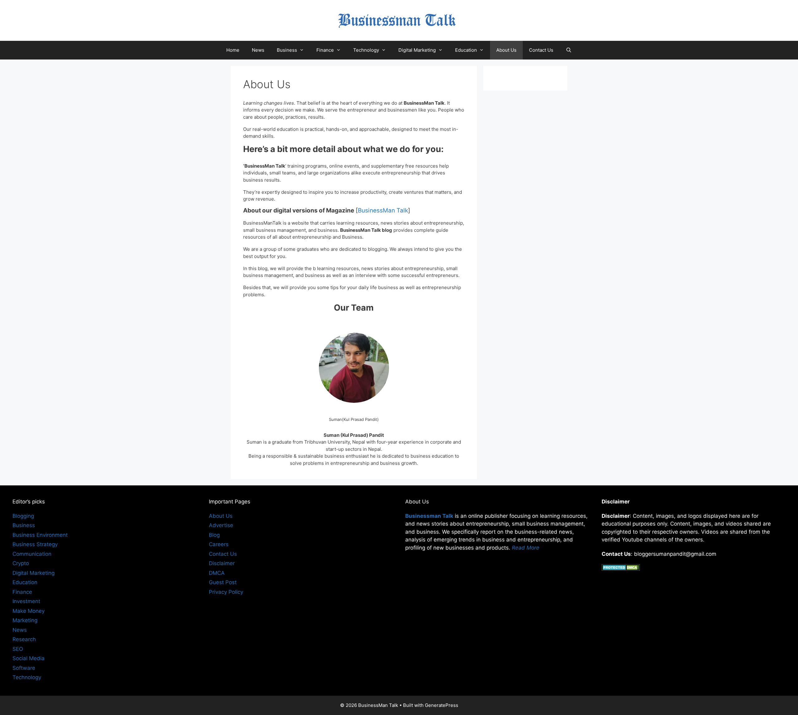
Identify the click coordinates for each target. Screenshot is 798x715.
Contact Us (541, 50)
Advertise (221, 525)
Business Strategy (35, 544)
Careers (218, 544)
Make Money (28, 611)
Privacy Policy (226, 592)
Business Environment (40, 535)
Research (24, 639)
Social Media (28, 658)
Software (23, 668)
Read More (525, 548)
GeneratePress (441, 705)
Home (232, 50)
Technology (366, 50)
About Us (506, 50)
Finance (325, 50)
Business (287, 50)
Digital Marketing (417, 50)
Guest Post (223, 582)
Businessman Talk (429, 516)
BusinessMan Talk (383, 210)
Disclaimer (222, 563)
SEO (17, 649)
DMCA (217, 573)
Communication (31, 554)
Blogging (23, 516)
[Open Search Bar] (569, 50)
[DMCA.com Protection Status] (621, 569)
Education (466, 50)
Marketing (24, 620)
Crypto (20, 563)
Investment (26, 601)
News (258, 50)
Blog (214, 535)
